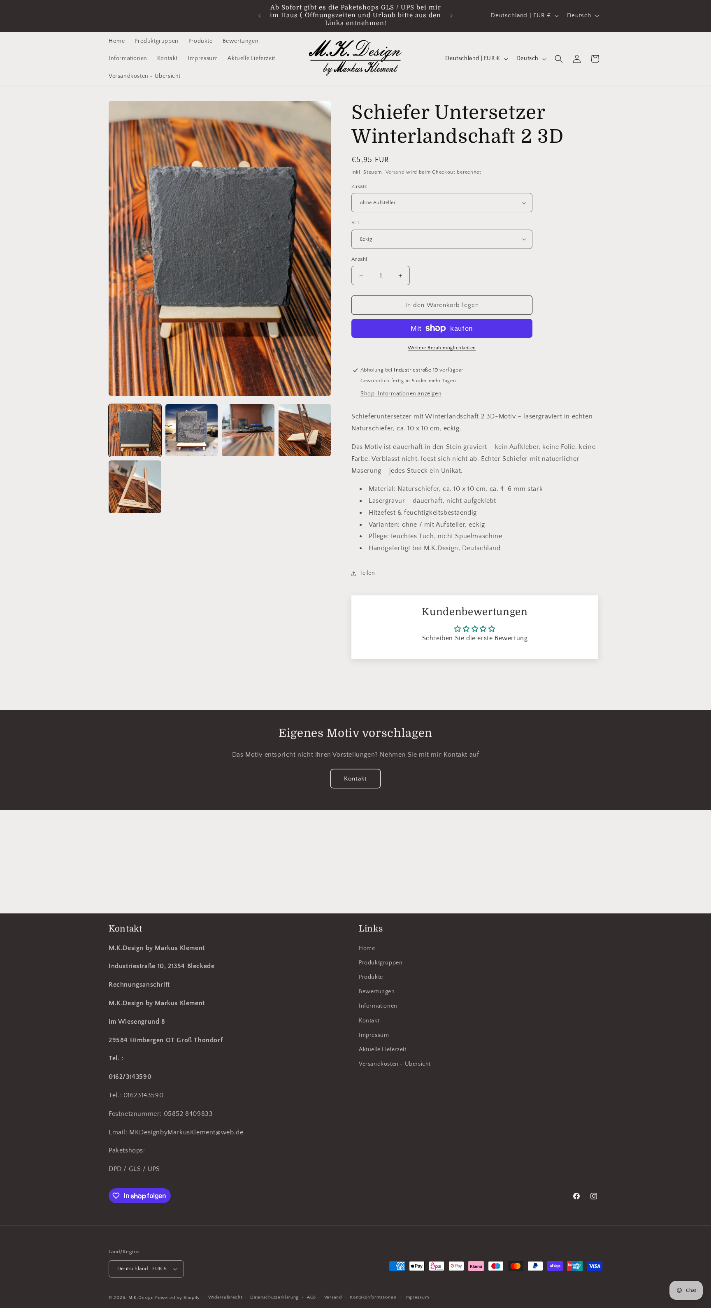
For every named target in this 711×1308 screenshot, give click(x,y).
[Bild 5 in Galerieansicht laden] (135, 486)
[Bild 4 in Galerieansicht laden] (305, 430)
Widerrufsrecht (225, 1297)
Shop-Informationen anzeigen (400, 393)
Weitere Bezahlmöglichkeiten (442, 348)
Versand (395, 172)
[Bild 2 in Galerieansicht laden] (191, 430)
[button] (559, 59)
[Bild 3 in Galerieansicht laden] (248, 430)
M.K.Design (141, 1297)
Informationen (378, 1006)
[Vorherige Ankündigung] (260, 15)
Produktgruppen (380, 963)
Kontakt (355, 778)
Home (367, 948)
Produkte (371, 977)
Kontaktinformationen (373, 1297)
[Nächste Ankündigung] (451, 15)
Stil (355, 222)
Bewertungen (377, 992)
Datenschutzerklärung (274, 1297)
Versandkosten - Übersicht (395, 1064)
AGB (311, 1297)
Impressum (374, 1035)
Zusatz (359, 186)
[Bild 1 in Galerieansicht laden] (135, 430)
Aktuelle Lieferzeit (382, 1049)
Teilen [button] (367, 573)
